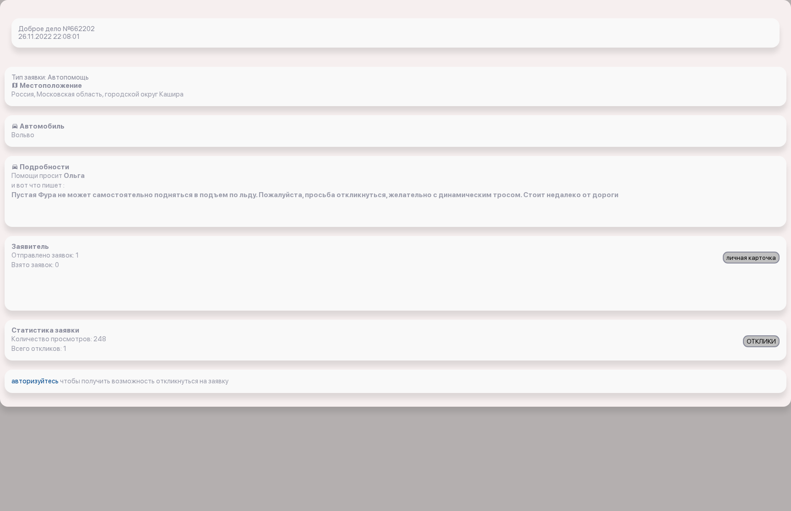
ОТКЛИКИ (761, 341)
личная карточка (751, 257)
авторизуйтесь (35, 381)
